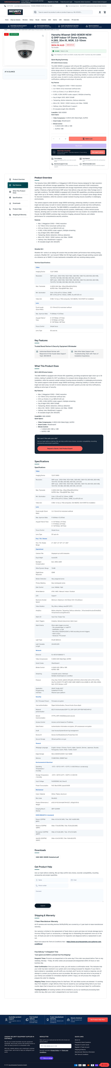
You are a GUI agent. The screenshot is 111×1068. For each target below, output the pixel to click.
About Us (77, 1040)
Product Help (17, 209)
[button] (105, 12)
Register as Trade (53, 2)
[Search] (35, 12)
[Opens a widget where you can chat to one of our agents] (104, 1065)
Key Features (17, 185)
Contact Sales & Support (100, 2)
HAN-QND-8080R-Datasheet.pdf (47, 857)
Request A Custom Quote (82, 1044)
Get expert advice (97, 152)
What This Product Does (19, 192)
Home (5, 29)
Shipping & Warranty (19, 215)
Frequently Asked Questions (82, 2)
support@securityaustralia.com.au (22, 6)
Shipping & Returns (80, 1049)
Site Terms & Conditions (81, 1054)
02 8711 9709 (10, 6)
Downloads (16, 203)
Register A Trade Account (82, 1047)
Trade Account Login (66, 2)
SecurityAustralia (13, 1065)
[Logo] (15, 12)
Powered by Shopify (22, 1065)
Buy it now (79, 146)
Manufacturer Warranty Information (85, 1052)
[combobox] (63, 12)
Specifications (17, 197)
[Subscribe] (69, 1046)
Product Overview (19, 179)
